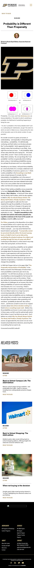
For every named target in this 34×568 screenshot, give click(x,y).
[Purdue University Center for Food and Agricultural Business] (16, 5)
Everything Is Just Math (23, 173)
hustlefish (23, 565)
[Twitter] (19, 563)
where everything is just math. (14, 308)
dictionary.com (25, 116)
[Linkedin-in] (15, 563)
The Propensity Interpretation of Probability (16, 266)
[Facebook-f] (11, 563)
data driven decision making (20, 306)
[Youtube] (23, 563)
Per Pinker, (4, 222)
